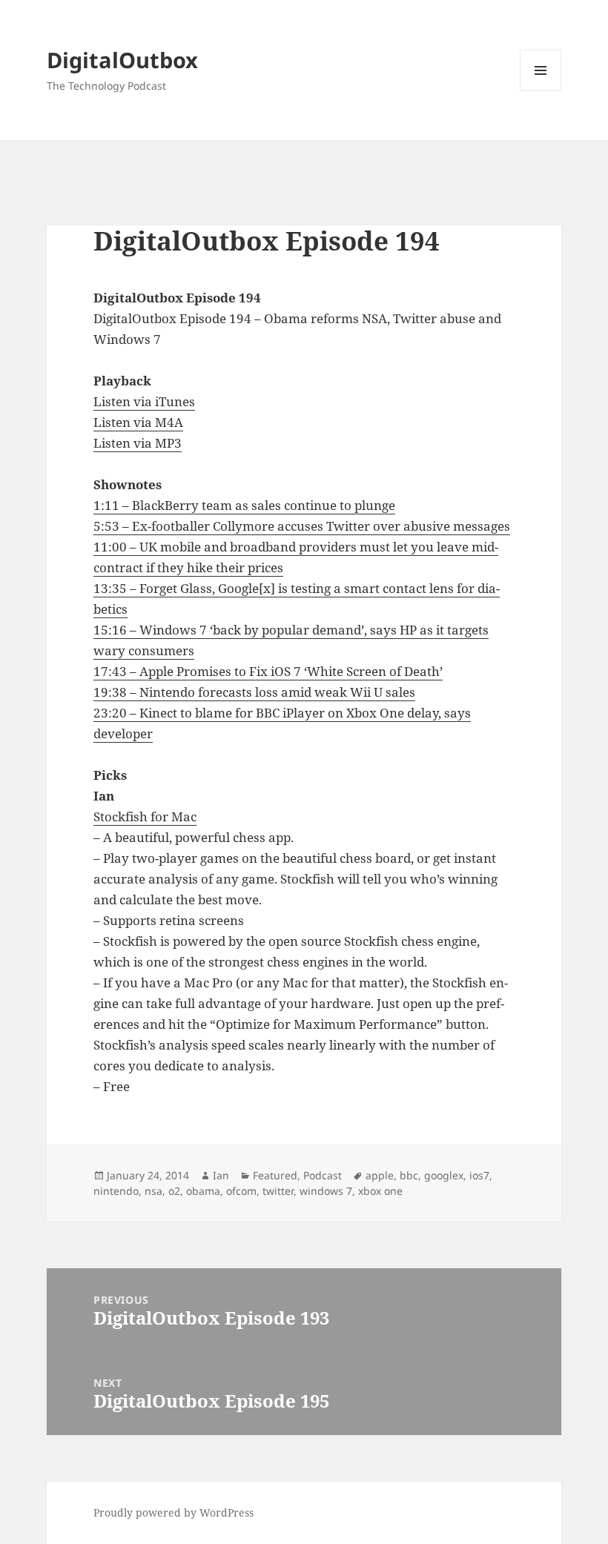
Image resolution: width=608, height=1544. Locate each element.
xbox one (380, 1191)
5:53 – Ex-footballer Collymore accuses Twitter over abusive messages (301, 525)
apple (380, 1175)
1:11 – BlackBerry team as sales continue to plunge (244, 505)
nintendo (116, 1191)
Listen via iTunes (144, 401)
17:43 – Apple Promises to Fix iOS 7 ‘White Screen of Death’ (268, 671)
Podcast (322, 1175)
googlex (443, 1175)
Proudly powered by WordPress (173, 1512)
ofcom (241, 1191)
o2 (174, 1191)
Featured (275, 1175)
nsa (153, 1191)
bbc (409, 1175)
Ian (221, 1175)
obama (203, 1191)
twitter (278, 1191)
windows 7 (326, 1191)
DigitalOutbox (122, 59)
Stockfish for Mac (144, 816)
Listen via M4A (138, 422)
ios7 (479, 1175)
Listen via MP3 (137, 442)
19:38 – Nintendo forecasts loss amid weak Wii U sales (254, 691)
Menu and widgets (541, 90)
